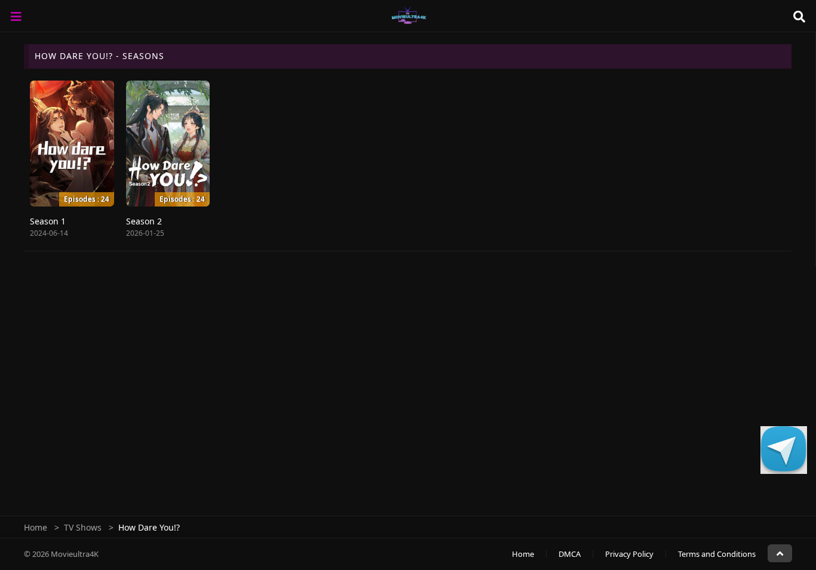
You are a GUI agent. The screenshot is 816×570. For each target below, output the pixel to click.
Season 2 (144, 221)
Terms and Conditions (717, 554)
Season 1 (48, 221)
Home (35, 527)
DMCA (570, 554)
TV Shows (83, 527)
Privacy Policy (629, 554)
